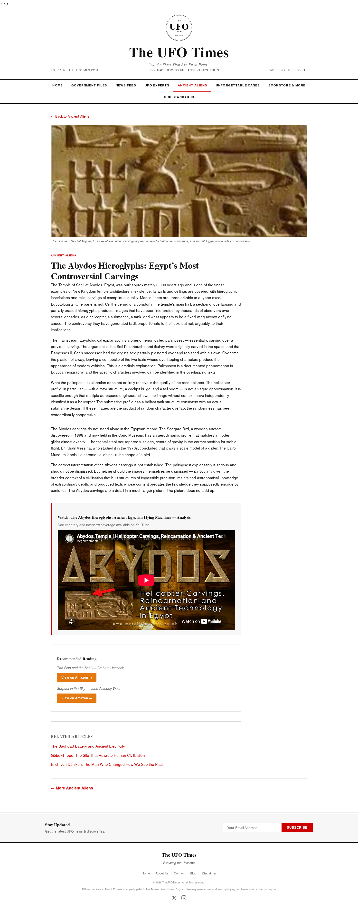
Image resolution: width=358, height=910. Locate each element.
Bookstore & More (287, 85)
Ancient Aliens (192, 85)
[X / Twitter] (174, 897)
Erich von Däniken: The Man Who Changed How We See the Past (107, 764)
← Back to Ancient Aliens (70, 116)
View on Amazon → (76, 677)
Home (57, 85)
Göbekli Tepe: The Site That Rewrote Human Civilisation (98, 755)
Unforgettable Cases (238, 85)
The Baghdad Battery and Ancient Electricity (88, 746)
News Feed (126, 85)
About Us (162, 873)
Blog (193, 873)
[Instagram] (183, 897)
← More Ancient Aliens (72, 788)
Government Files (89, 85)
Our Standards (179, 97)
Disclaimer (209, 873)
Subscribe (297, 827)
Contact (179, 873)
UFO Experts (157, 85)
